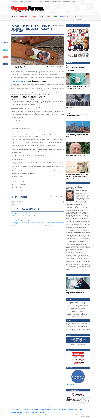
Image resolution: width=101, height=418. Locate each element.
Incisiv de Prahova (58, 409)
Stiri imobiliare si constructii (46, 409)
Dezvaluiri (14, 16)
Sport (74, 16)
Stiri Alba (81, 409)
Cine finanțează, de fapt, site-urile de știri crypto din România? (26, 220)
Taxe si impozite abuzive (63, 407)
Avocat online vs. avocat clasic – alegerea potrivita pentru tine (76, 292)
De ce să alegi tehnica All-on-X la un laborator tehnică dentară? (77, 87)
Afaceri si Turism (14, 407)
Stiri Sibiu (27, 412)
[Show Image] (76, 74)
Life (68, 16)
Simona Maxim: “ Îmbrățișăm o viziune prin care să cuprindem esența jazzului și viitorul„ (31, 213)
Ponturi (41, 1)
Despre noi (15, 1)
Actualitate (33, 16)
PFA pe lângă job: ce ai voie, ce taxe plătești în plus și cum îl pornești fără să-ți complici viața (32, 225)
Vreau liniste (70, 107)
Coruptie (49, 16)
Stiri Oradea (20, 412)
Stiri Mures (13, 412)
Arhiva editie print (56, 1)
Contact (36, 1)
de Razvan (50, 66)
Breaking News (24, 16)
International (79, 407)
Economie (62, 16)
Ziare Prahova (34, 409)
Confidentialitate (29, 1)
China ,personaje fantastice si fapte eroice (77, 135)
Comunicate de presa (66, 1)
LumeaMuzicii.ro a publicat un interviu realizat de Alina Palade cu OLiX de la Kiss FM (30, 218)
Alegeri (21, 407)
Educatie (82, 16)
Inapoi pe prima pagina (58, 25)
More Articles (86, 62)
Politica (42, 16)
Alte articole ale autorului (57, 196)
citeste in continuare (85, 270)
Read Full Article (70, 70)
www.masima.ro (15, 192)
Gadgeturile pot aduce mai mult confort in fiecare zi (23, 215)
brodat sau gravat (25, 134)
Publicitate (47, 1)
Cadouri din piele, (18, 81)
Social (55, 16)
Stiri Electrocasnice (25, 409)
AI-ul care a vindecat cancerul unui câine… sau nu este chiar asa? (77, 67)
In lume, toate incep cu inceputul (76, 155)
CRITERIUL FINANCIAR (71, 386)
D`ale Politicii (45, 407)
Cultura (72, 407)
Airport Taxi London (70, 384)
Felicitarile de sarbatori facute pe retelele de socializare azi (77, 115)
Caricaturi (27, 407)
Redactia (21, 1)
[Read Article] (80, 74)
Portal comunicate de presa (70, 409)
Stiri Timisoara (34, 412)
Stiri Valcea (41, 412)
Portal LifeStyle (14, 409)
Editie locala (53, 407)
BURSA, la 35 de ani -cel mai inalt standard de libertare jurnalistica (77, 175)
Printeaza (60, 66)
